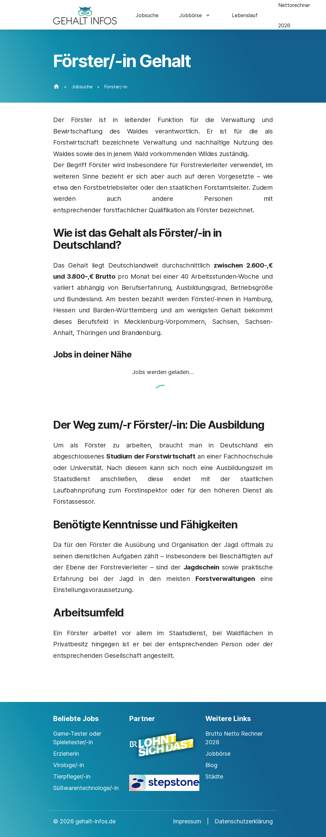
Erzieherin (66, 753)
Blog (211, 765)
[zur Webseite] (163, 750)
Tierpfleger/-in (71, 776)
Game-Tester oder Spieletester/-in (77, 737)
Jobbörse (190, 15)
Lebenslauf (245, 15)
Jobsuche (147, 15)
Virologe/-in (68, 765)
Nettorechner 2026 (294, 15)
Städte (214, 776)
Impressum (187, 821)
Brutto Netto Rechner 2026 (234, 737)
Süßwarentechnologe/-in (86, 788)
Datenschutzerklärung (244, 821)
